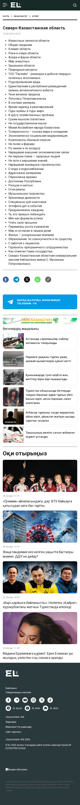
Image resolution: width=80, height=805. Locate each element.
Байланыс (11, 688)
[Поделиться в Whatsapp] (38, 279)
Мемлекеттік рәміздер (19, 726)
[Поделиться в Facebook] (6, 279)
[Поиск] (75, 5)
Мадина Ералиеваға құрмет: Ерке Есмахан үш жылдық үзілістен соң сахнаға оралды (38, 655)
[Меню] (5, 5)
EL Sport (17, 708)
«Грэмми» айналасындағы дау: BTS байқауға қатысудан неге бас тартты (37, 503)
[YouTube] (25, 700)
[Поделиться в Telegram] (16, 279)
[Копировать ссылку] (48, 279)
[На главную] (16, 5)
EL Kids (36, 708)
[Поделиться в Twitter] (27, 279)
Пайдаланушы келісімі (18, 692)
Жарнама (11, 721)
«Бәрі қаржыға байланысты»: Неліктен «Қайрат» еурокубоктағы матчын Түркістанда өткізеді (40, 605)
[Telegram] (16, 700)
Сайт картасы (13, 731)
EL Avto (54, 708)
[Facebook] (8, 700)
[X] (41, 700)
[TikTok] (50, 700)
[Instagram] (33, 700)
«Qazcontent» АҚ (15, 717)
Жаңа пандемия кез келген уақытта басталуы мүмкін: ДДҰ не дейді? (38, 554)
